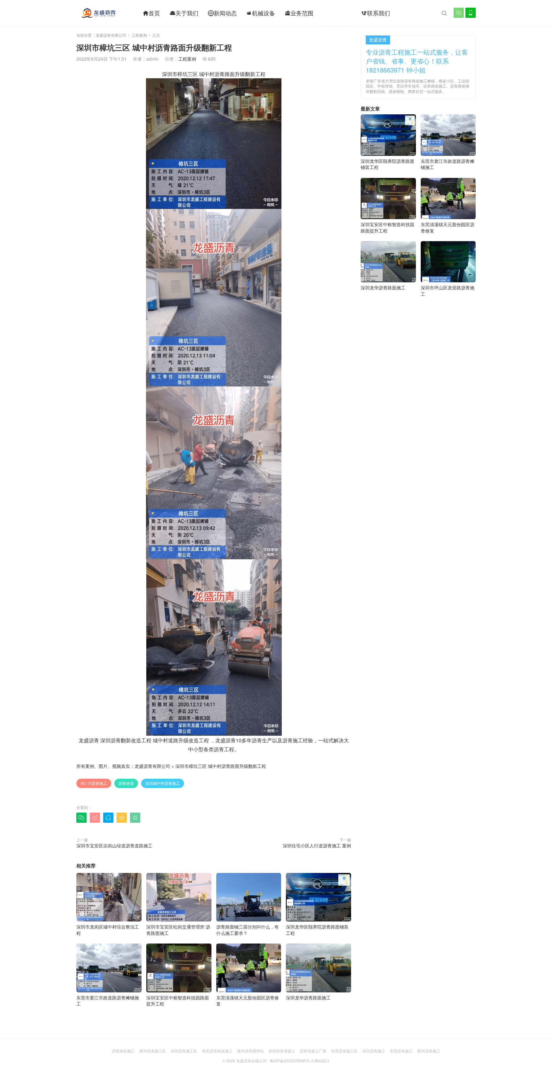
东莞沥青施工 (401, 1050)
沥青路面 (126, 783)
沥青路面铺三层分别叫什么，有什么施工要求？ (247, 929)
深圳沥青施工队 (184, 1050)
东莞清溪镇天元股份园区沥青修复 (247, 1000)
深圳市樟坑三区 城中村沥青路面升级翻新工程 (220, 766)
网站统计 (322, 1060)
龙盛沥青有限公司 (111, 35)
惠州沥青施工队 (152, 1050)
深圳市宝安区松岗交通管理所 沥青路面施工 (178, 929)
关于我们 (184, 13)
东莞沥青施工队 (344, 1050)
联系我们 (375, 13)
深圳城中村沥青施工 (162, 783)
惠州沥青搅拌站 (250, 1050)
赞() (338, 817)
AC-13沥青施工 (93, 783)
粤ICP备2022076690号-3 (291, 1060)
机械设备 (260, 13)
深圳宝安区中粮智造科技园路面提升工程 (177, 1000)
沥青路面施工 (123, 1050)
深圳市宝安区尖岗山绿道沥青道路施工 (114, 845)
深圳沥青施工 (373, 1050)
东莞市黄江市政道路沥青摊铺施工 (107, 1000)
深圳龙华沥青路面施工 (308, 997)
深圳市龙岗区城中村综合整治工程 (107, 929)
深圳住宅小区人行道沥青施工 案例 (317, 845)
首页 (151, 13)
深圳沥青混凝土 (281, 1050)
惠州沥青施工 (428, 1050)
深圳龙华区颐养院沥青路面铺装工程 (317, 929)
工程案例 (337, 13)
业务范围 (299, 13)
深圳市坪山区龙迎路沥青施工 (447, 290)
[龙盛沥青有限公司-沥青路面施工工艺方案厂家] (98, 12)
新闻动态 (222, 13)
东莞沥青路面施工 (217, 1050)
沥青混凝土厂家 (313, 1050)
